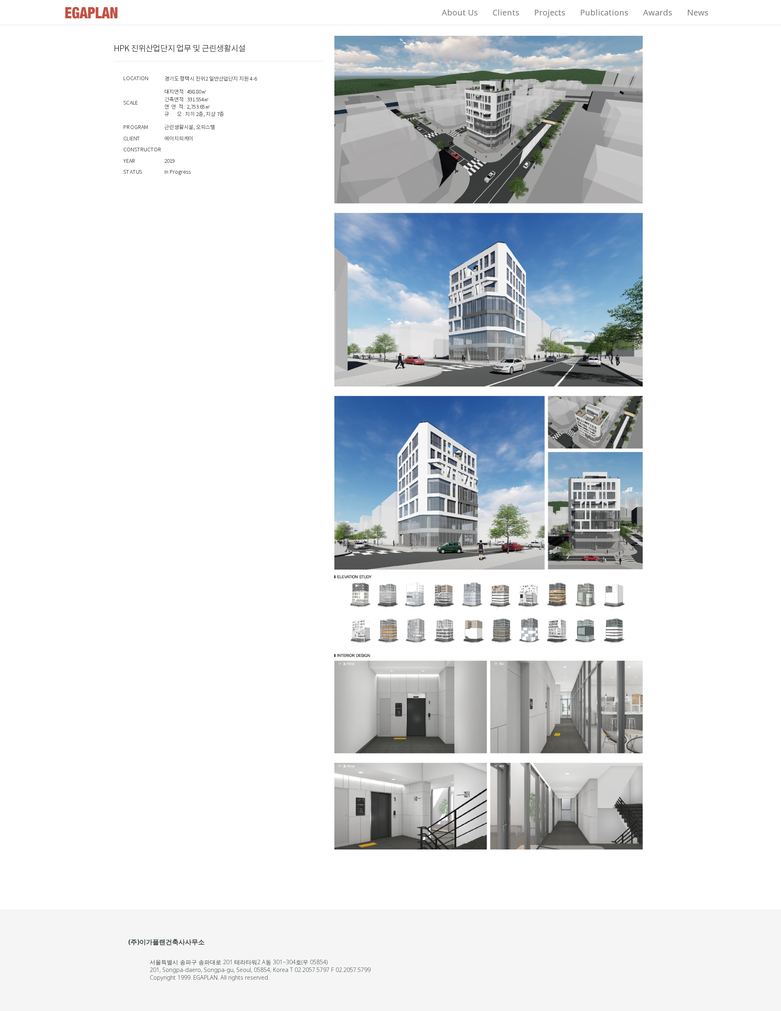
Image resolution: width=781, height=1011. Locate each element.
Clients (506, 12)
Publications (604, 12)
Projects (549, 12)
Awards (657, 12)
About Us (460, 12)
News (698, 12)
